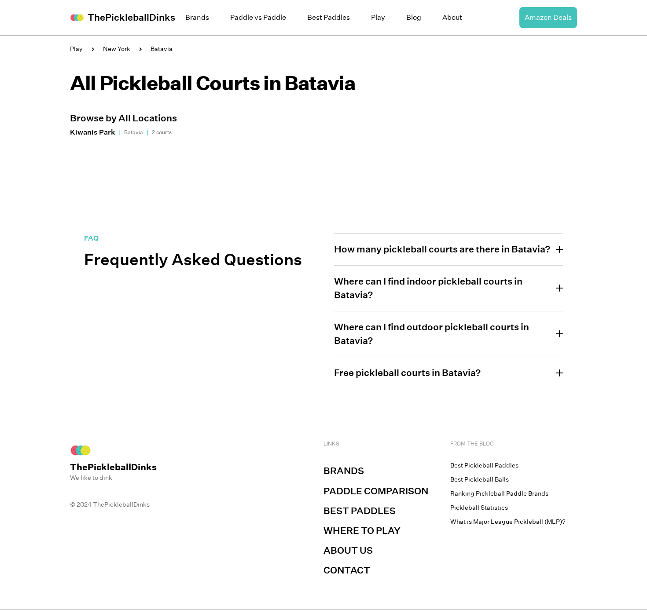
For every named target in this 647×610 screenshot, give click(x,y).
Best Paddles (328, 17)
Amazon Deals (548, 17)
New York (116, 49)
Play (378, 17)
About (452, 17)
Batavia (162, 49)
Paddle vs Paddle (258, 17)
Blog (413, 17)
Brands (197, 17)
